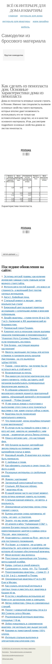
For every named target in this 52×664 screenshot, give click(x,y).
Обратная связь (7, 659)
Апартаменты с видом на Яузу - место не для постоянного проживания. (25, 539)
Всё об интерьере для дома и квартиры (26, 8)
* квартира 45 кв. (14, 489)
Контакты (5, 652)
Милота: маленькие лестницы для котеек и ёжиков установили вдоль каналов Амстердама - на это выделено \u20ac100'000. (25, 357)
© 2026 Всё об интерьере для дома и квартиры (18, 648)
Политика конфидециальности (13, 655)
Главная (13, 15)
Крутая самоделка (13, 55)
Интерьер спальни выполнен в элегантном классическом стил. (19, 639)
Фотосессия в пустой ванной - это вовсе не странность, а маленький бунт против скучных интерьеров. (25, 290)
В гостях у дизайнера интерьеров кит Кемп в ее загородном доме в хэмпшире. (23, 597)
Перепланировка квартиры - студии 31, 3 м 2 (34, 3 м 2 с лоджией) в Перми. (25, 573)
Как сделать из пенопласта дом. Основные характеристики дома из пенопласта (24, 90)
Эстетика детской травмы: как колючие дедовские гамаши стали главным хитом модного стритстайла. (23, 280)
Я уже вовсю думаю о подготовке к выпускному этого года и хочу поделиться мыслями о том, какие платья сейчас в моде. (25, 407)
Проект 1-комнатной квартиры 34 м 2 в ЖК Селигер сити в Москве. (24, 611)
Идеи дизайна (41, 21)
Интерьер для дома (31, 15)
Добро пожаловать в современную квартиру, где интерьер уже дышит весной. (24, 625)
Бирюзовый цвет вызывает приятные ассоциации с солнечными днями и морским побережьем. (25, 311)
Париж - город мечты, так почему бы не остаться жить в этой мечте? (24, 367)
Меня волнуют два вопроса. (20, 554)
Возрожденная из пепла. (18, 372)
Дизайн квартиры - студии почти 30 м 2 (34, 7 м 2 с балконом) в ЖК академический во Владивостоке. (25, 321)
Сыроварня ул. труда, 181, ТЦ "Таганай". (27, 568)
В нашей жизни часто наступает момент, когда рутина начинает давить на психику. (25, 494)
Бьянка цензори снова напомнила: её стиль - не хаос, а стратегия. (23, 515)
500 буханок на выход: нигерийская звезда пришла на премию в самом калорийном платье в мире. (22, 448)
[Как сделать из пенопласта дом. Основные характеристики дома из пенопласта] (26, 188)
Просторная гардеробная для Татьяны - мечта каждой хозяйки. (24, 560)
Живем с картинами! (16, 479)
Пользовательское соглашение (21, 652)
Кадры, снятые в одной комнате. (22, 565)
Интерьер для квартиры (16, 21)
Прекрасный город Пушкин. (19, 328)
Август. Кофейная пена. (16, 297)
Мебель (25, 27)
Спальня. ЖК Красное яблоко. (21, 486)
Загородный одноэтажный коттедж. (24, 482)
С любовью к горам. (15, 462)
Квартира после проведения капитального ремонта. (18, 415)
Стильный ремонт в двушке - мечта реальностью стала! (21, 302)
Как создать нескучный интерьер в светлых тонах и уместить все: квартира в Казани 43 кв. (23, 589)
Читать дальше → (10, 254)
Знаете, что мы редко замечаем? (22, 520)
